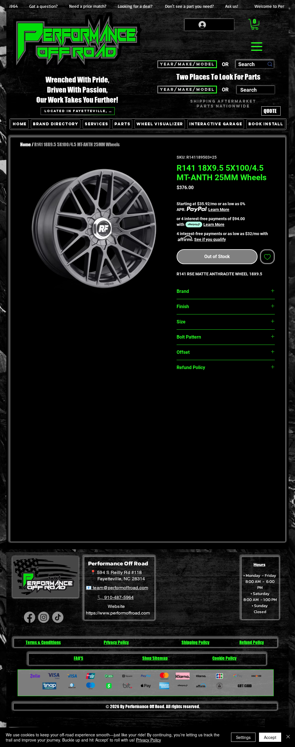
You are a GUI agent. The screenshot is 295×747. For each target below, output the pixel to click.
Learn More (218, 209)
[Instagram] (43, 617)
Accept (270, 737)
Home (25, 144)
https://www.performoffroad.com (118, 613)
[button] (254, 24)
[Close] (288, 737)
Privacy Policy (148, 740)
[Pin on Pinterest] (191, 387)
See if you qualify (210, 239)
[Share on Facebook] (180, 387)
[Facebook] (29, 617)
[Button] (269, 150)
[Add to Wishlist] (267, 256)
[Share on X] (213, 387)
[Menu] (256, 46)
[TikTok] (57, 617)
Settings (243, 737)
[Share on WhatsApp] (202, 387)
